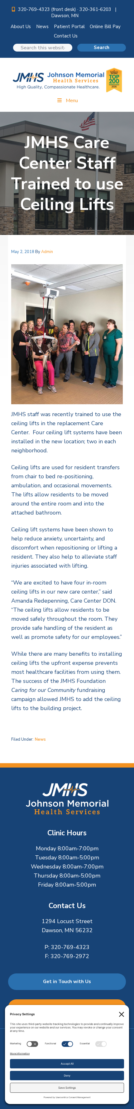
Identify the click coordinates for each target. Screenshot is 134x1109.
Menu (72, 100)
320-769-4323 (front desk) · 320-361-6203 (65, 9)
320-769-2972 (69, 956)
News (42, 26)
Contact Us (66, 36)
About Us (21, 26)
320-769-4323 (70, 947)
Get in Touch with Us (67, 981)
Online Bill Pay (105, 26)
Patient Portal (69, 26)
